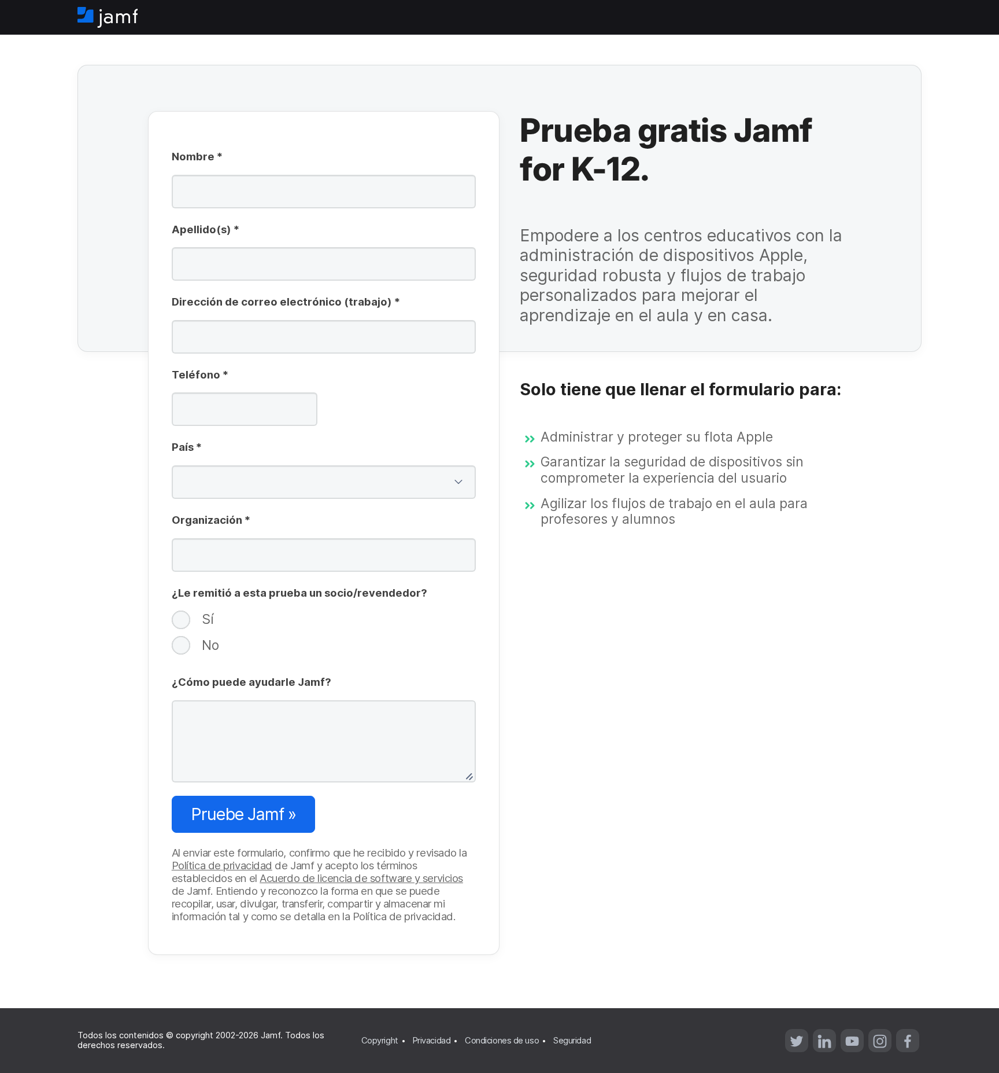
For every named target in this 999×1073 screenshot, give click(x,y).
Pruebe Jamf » (243, 814)
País (187, 447)
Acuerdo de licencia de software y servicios (361, 878)
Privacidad (432, 1040)
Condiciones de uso (502, 1040)
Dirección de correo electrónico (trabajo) (286, 302)
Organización (211, 520)
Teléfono (200, 375)
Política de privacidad (222, 865)
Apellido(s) (205, 230)
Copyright (379, 1040)
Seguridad (572, 1040)
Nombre (197, 157)
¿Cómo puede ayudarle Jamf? (251, 681)
